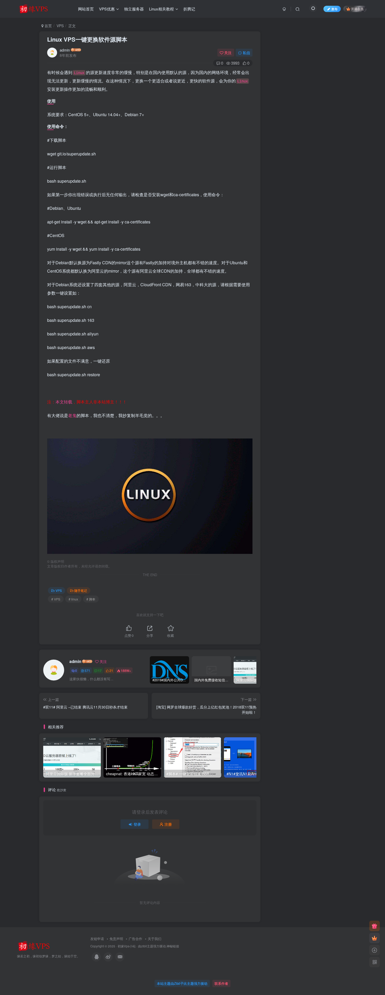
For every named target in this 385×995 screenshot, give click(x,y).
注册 (168, 824)
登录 (137, 824)
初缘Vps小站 (127, 946)
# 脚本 (90, 599)
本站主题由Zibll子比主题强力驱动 (182, 983)
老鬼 (72, 415)
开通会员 (357, 9)
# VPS (55, 599)
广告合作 (135, 938)
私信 (246, 52)
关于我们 (154, 938)
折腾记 (189, 9)
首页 (47, 25)
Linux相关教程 (161, 9)
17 (100, 670)
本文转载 (64, 402)
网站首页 (86, 9)
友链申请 (97, 938)
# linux (73, 599)
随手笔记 (80, 590)
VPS (60, 25)
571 (87, 670)
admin (65, 50)
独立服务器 (134, 9)
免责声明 (116, 938)
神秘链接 (173, 946)
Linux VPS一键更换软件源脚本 (87, 39)
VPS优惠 (107, 9)
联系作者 (221, 983)
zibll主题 (147, 946)
